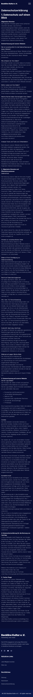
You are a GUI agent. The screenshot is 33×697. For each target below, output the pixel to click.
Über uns (4, 665)
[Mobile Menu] (29, 3)
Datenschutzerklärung (7, 684)
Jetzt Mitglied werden (7, 662)
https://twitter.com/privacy (9, 610)
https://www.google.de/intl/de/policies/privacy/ (19, 574)
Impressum (4, 680)
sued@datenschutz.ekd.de (9, 134)
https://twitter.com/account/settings (15, 619)
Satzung (3, 677)
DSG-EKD (13, 208)
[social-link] (1, 651)
